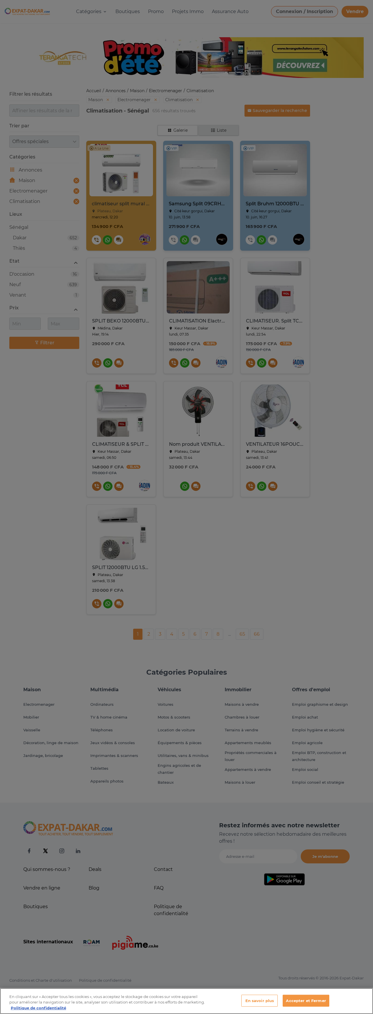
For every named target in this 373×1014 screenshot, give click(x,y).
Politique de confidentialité (38, 1008)
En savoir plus (259, 1000)
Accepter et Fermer (306, 1000)
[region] (186, 1001)
